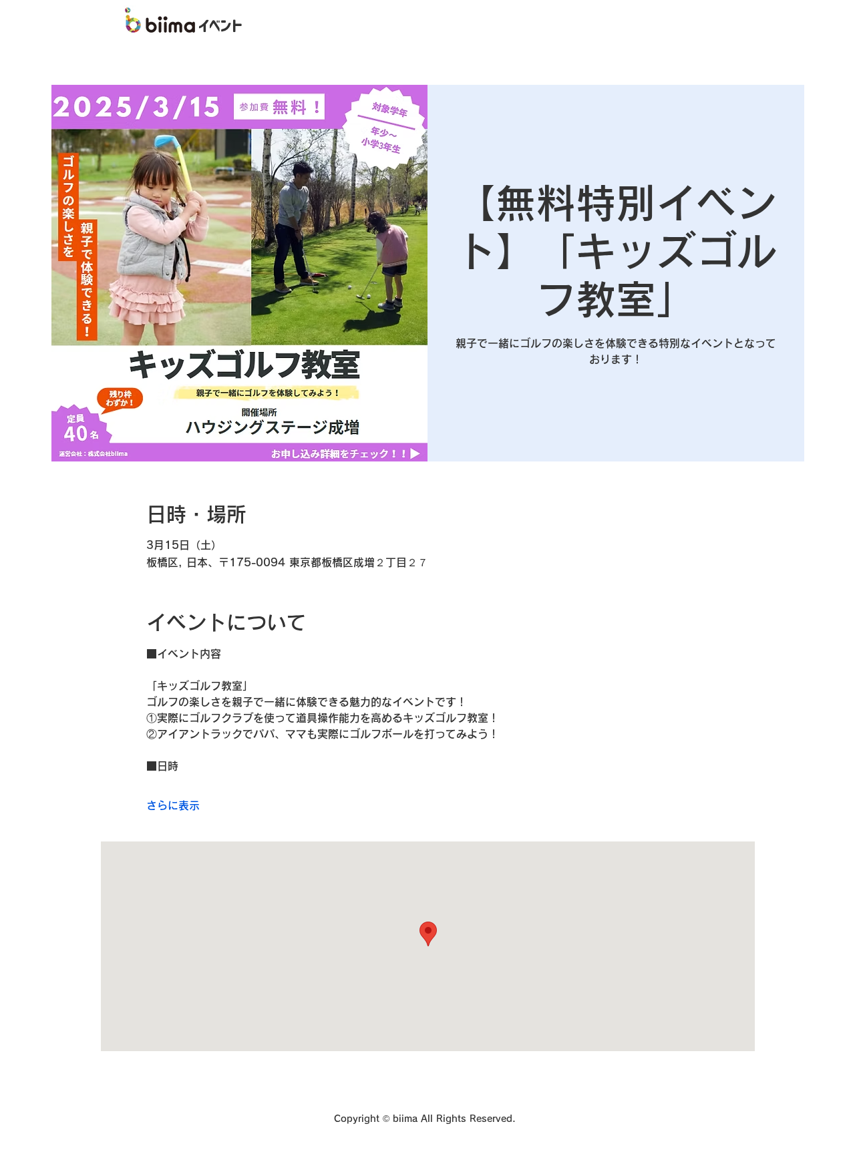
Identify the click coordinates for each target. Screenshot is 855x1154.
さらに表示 (173, 805)
